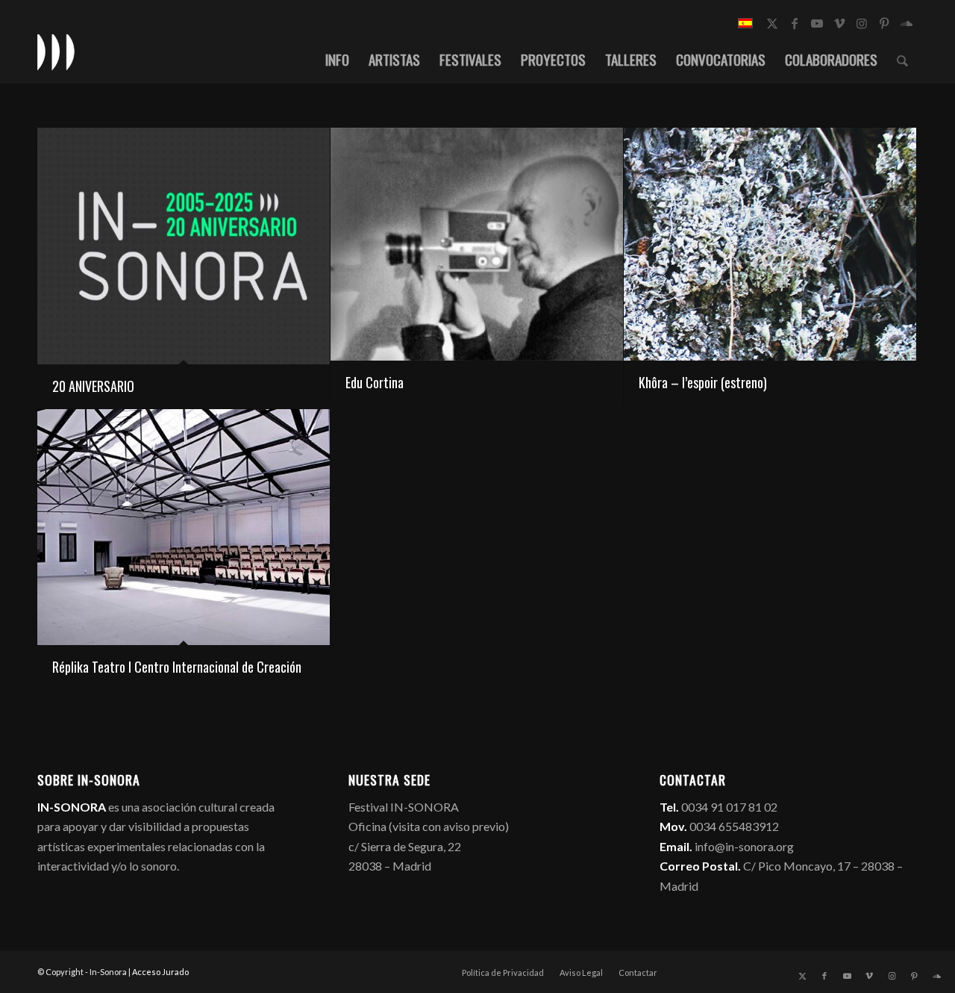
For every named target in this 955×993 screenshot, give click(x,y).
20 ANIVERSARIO (93, 386)
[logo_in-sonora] (56, 51)
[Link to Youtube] (817, 23)
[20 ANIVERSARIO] (183, 246)
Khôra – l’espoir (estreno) (703, 382)
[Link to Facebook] (794, 23)
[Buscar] (902, 59)
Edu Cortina (374, 382)
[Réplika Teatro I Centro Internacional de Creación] (183, 527)
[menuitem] (337, 59)
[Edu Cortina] (477, 244)
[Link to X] (772, 23)
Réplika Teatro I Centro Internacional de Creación (176, 666)
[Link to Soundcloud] (906, 23)
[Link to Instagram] (862, 23)
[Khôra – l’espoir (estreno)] (770, 244)
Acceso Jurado (160, 972)
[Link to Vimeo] (839, 23)
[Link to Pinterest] (884, 23)
